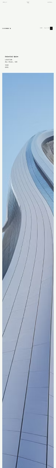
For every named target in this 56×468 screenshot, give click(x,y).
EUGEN (5, 28)
